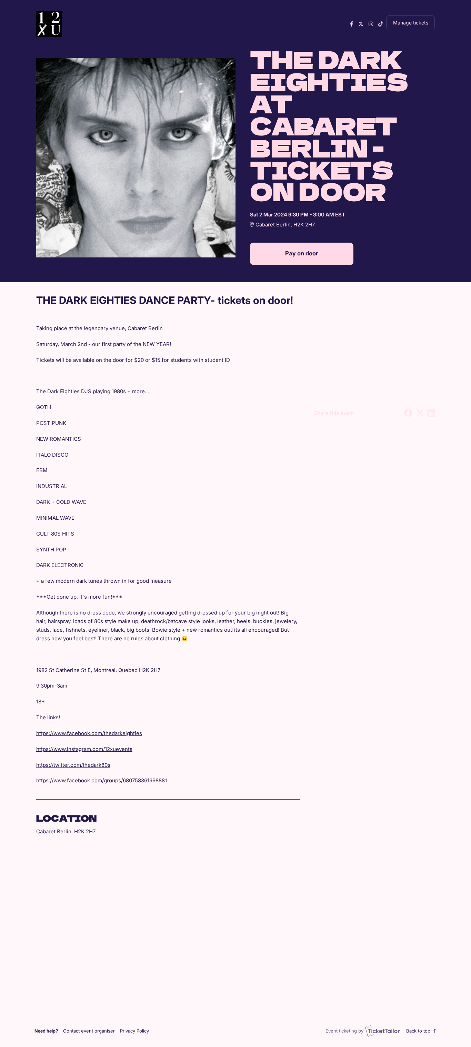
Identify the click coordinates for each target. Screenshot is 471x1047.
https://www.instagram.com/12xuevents (84, 749)
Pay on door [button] (301, 253)
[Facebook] (351, 24)
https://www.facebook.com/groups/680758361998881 (101, 780)
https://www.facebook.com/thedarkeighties (89, 733)
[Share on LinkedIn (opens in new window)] (431, 413)
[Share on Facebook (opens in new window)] (408, 413)
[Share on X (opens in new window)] (420, 413)
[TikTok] (380, 24)
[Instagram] (371, 24)
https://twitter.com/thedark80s (73, 765)
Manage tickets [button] (410, 23)
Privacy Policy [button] (134, 1031)
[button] (89, 1031)
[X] (360, 24)
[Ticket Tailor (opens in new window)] (382, 1030)
